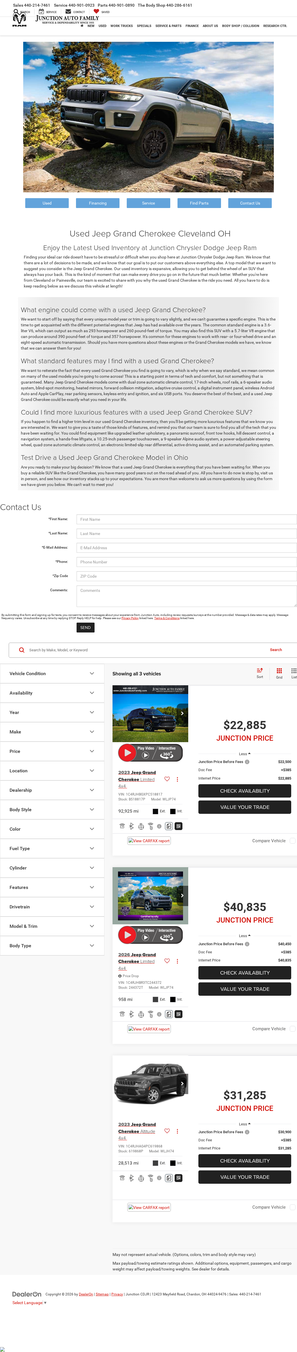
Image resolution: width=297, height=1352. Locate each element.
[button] (182, 714)
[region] (244, 770)
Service (148, 203)
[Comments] (169, 826)
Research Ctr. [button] (275, 26)
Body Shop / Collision (240, 26)
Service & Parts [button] (168, 26)
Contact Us (250, 203)
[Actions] (177, 779)
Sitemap (102, 1294)
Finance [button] (192, 26)
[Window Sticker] (178, 826)
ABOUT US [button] (210, 26)
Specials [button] (144, 26)
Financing (98, 203)
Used (47, 203)
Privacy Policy (130, 618)
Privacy (117, 1294)
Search (276, 650)
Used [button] (102, 26)
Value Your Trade (244, 807)
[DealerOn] (27, 1294)
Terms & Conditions (167, 618)
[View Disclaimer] (160, 826)
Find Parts (199, 203)
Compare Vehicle (269, 840)
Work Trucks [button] (122, 26)
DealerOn (86, 1294)
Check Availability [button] (245, 790)
